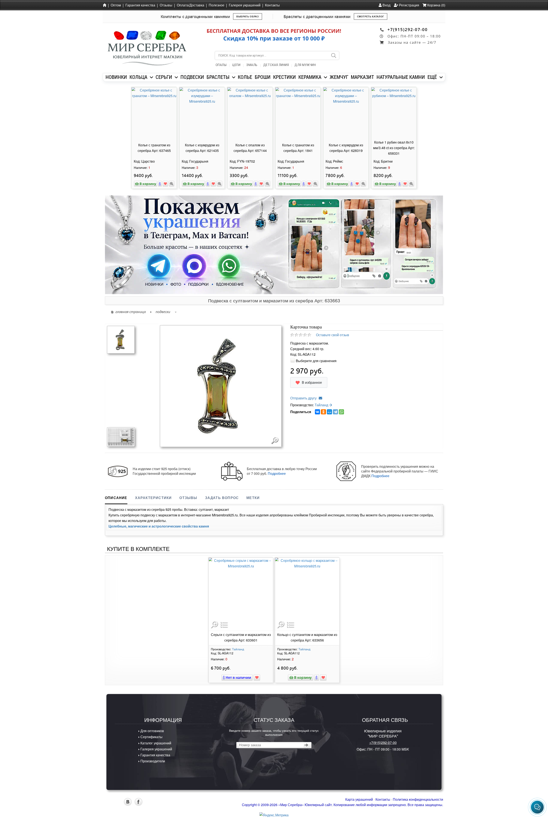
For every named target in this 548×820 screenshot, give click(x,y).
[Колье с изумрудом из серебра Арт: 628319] (345, 112)
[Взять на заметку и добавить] (165, 184)
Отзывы (166, 5)
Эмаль (252, 65)
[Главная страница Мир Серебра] (105, 5)
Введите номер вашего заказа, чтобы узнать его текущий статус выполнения (274, 732)
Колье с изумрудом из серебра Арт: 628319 (346, 147)
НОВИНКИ (116, 76)
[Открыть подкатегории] (151, 77)
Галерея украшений (245, 5)
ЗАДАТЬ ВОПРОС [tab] (222, 497)
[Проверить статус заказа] (306, 745)
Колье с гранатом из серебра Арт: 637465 (154, 147)
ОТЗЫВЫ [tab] (188, 497)
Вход (386, 5)
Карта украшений (359, 799)
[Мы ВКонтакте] (128, 804)
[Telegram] (335, 411)
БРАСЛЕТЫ (218, 76)
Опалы (221, 65)
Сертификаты (151, 736)
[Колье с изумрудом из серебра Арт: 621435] (202, 112)
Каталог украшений (155, 743)
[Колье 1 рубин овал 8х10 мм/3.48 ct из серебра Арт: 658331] (393, 112)
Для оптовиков (152, 730)
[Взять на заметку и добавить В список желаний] (257, 678)
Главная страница (130, 311)
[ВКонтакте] (317, 411)
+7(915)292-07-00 (407, 29)
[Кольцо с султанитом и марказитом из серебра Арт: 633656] (307, 594)
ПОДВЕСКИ (192, 76)
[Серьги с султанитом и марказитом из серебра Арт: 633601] (241, 594)
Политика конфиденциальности (418, 799)
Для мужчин (305, 65)
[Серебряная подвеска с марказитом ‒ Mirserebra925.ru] (121, 339)
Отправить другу (303, 398)
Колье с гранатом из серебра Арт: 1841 (298, 147)
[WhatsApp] (341, 411)
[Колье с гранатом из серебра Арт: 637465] (154, 112)
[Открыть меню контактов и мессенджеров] (537, 807)
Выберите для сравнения (316, 360)
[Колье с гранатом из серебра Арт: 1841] (297, 112)
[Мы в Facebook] (138, 804)
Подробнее (277, 473)
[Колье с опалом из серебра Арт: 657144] (250, 112)
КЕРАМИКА (309, 76)
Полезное (216, 5)
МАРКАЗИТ (362, 76)
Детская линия (276, 65)
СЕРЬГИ (164, 76)
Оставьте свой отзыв (332, 334)
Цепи (236, 65)
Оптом (116, 5)
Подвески (163, 311)
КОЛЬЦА (138, 76)
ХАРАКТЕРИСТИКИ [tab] (153, 497)
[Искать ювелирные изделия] (333, 55)
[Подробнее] (160, 184)
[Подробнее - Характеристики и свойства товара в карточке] (316, 678)
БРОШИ (263, 76)
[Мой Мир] (329, 411)
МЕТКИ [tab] (253, 497)
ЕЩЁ (432, 76)
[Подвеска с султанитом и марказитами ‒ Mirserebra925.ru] (121, 436)
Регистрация (408, 5)
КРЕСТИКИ (284, 76)
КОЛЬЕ (245, 76)
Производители (152, 761)
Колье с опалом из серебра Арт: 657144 (250, 147)
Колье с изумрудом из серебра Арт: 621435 (202, 147)
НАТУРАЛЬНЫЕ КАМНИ (401, 76)
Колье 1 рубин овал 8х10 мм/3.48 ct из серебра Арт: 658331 (394, 148)
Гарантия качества (140, 5)
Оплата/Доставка (190, 5)
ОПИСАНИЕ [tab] (116, 497)
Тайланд (322, 404)
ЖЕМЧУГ (339, 76)
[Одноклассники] (323, 411)
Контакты (272, 5)
